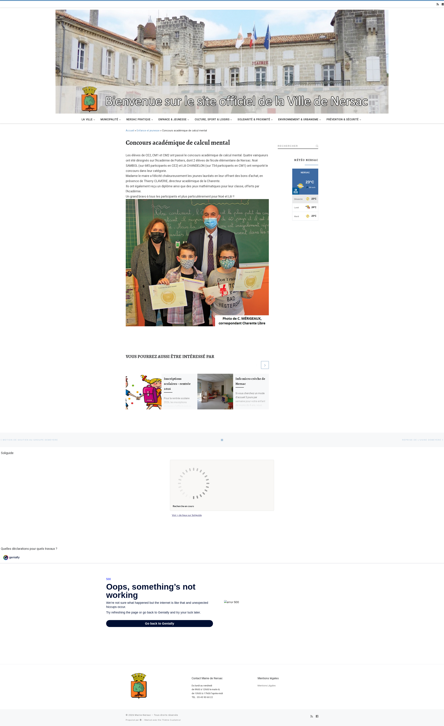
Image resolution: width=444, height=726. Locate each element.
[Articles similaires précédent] (256, 365)
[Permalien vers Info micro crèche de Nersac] (215, 391)
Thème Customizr (171, 720)
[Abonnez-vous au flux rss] (438, 4)
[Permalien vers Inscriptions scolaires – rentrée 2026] (143, 391)
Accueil (130, 130)
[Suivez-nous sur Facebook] (443, 4)
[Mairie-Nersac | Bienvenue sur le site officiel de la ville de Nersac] (222, 61)
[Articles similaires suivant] (265, 365)
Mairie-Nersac (143, 715)
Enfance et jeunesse (148, 130)
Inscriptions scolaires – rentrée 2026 (177, 383)
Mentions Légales (267, 685)
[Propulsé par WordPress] (141, 720)
